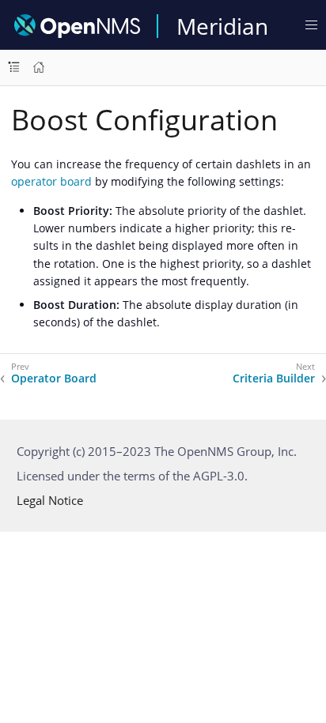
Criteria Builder (274, 378)
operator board (51, 181)
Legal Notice (50, 500)
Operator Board (54, 378)
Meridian (222, 26)
